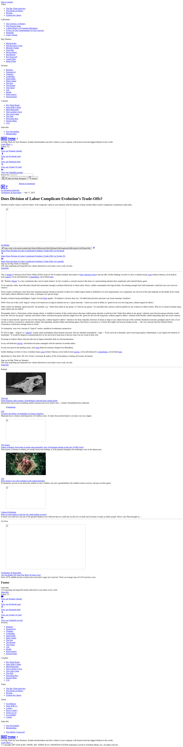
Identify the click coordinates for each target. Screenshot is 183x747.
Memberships (11, 134)
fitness (14, 281)
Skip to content (7, 2)
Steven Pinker (11, 52)
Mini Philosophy (12, 110)
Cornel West (11, 59)
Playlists (9, 13)
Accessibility (11, 715)
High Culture (11, 81)
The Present (10, 85)
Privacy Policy (11, 710)
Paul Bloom (10, 55)
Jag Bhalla (5, 245)
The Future (10, 88)
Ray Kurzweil (11, 57)
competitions (34, 277)
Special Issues (11, 97)
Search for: (5, 175)
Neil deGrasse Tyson (14, 46)
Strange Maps (11, 121)
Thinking (9, 74)
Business (9, 70)
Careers (9, 717)
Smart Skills (10, 79)
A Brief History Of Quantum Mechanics (22, 28)
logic (51, 277)
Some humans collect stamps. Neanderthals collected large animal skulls (29, 401)
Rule (45, 298)
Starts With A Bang (13, 107)
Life (7, 90)
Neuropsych (11, 72)
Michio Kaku (11, 43)
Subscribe (15, 190)
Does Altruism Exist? (88, 275)
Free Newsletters (12, 131)
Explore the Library (13, 15)
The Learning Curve (14, 112)
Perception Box (12, 119)
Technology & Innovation (11, 193)
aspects (8, 277)
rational (28, 333)
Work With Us (11, 706)
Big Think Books (13, 105)
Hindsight (10, 33)
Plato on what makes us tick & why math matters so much (23, 514)
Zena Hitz (10, 50)
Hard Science (11, 94)
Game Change (11, 35)
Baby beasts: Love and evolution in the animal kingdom (23, 481)
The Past (9, 83)
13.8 (7, 123)
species (20, 343)
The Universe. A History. (16, 24)
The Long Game (12, 114)
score (150, 275)
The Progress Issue (13, 26)
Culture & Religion (8, 512)
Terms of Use (11, 713)
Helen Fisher (11, 61)
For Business (6, 190)
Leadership (10, 76)
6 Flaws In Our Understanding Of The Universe (25, 30)
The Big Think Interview (16, 8)
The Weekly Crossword (15, 732)
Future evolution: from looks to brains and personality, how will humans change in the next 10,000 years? (42, 447)
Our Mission (11, 704)
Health (8, 92)
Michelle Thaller (12, 48)
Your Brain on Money (14, 11)
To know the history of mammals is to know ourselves (22, 414)
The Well (9, 116)
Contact (9, 708)
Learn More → (7, 144)
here (38, 348)
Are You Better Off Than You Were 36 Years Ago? (21, 575)
